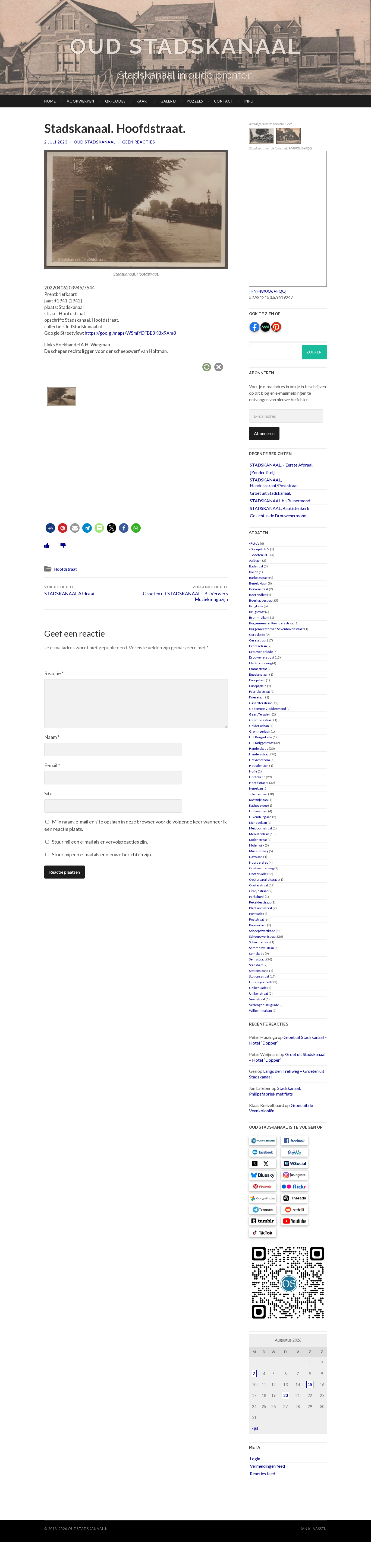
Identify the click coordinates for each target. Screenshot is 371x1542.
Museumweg (258, 851)
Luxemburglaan (260, 817)
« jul (254, 1428)
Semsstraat (257, 959)
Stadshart (256, 965)
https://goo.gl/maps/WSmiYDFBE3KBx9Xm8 (130, 333)
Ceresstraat (257, 640)
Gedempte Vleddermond (267, 709)
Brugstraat (257, 612)
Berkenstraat (258, 589)
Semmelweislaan (261, 948)
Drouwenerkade (261, 652)
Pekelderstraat (260, 902)
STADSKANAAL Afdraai (69, 590)
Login (255, 1458)
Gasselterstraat (260, 703)
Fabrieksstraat (259, 691)
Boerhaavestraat (261, 600)
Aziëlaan (255, 560)
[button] (50, 528)
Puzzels (195, 101)
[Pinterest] (276, 330)
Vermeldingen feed (267, 1465)
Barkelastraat (259, 578)
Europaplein (257, 686)
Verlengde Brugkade (264, 1005)
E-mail (52, 765)
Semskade (256, 954)
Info (249, 101)
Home (50, 101)
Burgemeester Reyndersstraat (271, 623)
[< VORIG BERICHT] (262, 142)
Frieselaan (257, 697)
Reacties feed (262, 1473)
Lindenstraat (258, 811)
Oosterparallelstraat (264, 879)
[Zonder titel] (262, 472)
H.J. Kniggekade (260, 737)
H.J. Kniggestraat (261, 743)
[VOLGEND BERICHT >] (289, 142)
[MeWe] (265, 330)
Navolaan (256, 857)
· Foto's (254, 543)
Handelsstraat (259, 754)
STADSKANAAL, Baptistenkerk (279, 508)
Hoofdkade (257, 777)
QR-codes (115, 101)
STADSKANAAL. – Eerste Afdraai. (281, 464)
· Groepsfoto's (259, 549)
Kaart (143, 101)
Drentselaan (258, 646)
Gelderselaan (259, 726)
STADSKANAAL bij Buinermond (280, 500)
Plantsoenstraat (260, 908)
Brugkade (256, 606)
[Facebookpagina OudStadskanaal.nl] (254, 330)
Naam (51, 737)
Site (48, 793)
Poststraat (256, 919)
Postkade (256, 914)
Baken (253, 572)
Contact (223, 101)
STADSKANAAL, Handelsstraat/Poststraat (274, 482)
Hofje (253, 771)
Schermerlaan (259, 942)
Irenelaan (256, 788)
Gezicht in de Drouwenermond (278, 515)
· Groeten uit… (259, 555)
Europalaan (257, 680)
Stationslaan (258, 971)
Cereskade (257, 635)
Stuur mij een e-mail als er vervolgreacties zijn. (100, 842)
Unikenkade (258, 988)
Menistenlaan (259, 834)
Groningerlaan (259, 731)
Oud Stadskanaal (185, 46)
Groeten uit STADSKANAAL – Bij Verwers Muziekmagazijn (185, 593)
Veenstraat (257, 999)
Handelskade (258, 748)
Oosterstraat (258, 885)
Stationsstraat (259, 976)
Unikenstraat (258, 993)
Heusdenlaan (259, 766)
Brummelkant (259, 617)
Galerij (168, 101)
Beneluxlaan (258, 583)
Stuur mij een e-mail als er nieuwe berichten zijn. (102, 854)
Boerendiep (257, 595)
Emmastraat (258, 669)
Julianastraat (258, 794)
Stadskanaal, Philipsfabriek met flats (275, 1091)
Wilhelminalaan (260, 1010)
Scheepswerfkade (262, 931)
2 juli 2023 (55, 142)
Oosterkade (258, 874)
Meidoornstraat (260, 828)
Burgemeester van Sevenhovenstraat (276, 629)
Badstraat (256, 566)
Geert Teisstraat (261, 720)
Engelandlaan (259, 674)
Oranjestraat (258, 891)
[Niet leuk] (63, 545)
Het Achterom (259, 760)
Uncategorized (260, 982)
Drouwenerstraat (261, 657)
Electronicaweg (260, 663)
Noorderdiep (258, 862)
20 (285, 1395)
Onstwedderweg (261, 868)
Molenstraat (258, 840)
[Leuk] (46, 545)
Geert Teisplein (260, 714)
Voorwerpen (80, 101)
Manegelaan (258, 823)
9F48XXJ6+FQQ (269, 290)
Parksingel (256, 897)
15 (310, 1384)
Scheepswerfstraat (262, 936)
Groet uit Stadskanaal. (270, 493)
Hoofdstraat (65, 569)
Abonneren (264, 433)
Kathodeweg (258, 805)
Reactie (54, 673)
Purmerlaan (257, 925)
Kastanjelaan (258, 800)
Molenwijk (256, 845)
